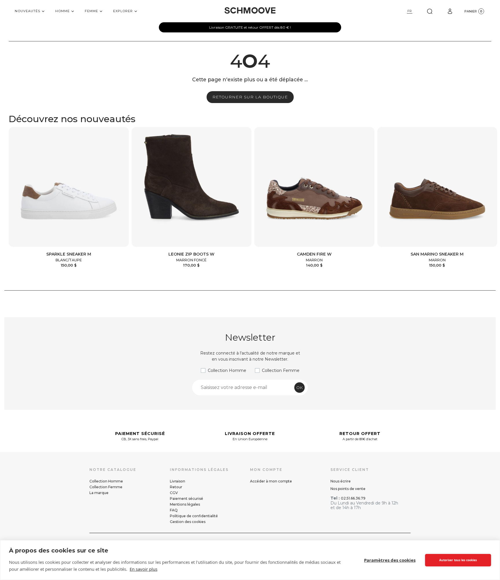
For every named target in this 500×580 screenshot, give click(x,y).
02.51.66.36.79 (353, 498)
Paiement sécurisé (186, 498)
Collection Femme (280, 370)
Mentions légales (185, 504)
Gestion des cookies (187, 522)
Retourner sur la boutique (250, 97)
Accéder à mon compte (271, 481)
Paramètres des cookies (390, 560)
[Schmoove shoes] (250, 10)
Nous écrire (340, 481)
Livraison (177, 481)
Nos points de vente (347, 489)
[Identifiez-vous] (450, 11)
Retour (176, 487)
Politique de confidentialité (194, 516)
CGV (174, 493)
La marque (99, 493)
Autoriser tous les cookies (458, 560)
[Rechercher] (430, 11)
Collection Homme (227, 370)
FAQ (174, 510)
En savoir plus (143, 569)
